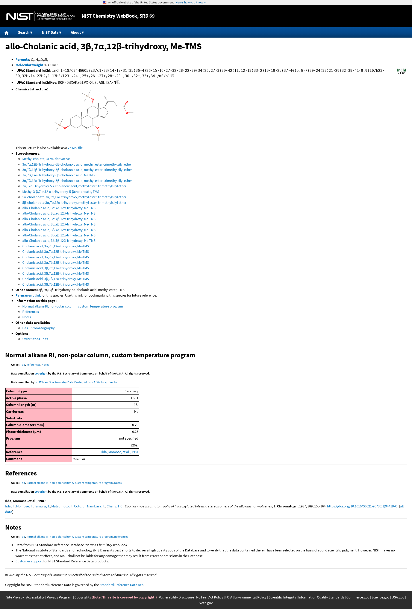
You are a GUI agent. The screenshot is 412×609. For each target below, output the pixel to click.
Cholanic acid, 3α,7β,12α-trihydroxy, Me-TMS (55, 257)
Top (22, 365)
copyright (41, 373)
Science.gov (380, 597)
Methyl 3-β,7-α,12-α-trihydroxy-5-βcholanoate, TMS (60, 191)
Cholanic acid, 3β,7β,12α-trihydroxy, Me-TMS (55, 278)
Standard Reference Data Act (121, 584)
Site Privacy (15, 597)
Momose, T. (24, 506)
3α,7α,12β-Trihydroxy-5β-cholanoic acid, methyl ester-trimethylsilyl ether (77, 164)
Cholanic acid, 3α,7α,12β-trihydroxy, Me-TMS (55, 251)
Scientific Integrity (282, 597)
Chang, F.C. (115, 506)
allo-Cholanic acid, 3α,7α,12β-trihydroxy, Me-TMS (58, 213)
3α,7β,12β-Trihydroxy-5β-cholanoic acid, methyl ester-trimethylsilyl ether (77, 169)
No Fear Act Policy (209, 597)
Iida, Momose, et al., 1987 (119, 451)
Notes (26, 317)
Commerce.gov (357, 597)
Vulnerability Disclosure (176, 597)
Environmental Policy (250, 597)
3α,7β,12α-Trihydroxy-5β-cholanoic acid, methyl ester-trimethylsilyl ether (77, 180)
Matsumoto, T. (62, 506)
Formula (22, 59)
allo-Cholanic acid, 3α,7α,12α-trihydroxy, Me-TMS (58, 208)
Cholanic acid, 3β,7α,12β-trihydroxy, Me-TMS (55, 273)
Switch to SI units (35, 338)
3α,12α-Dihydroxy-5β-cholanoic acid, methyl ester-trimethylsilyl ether (74, 186)
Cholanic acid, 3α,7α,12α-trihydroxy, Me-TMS (55, 246)
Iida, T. (10, 506)
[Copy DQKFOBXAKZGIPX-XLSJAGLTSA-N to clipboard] (118, 83)
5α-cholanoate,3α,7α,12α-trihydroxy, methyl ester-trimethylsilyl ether (74, 197)
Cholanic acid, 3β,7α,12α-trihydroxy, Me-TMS (55, 268)
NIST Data (50, 32)
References (30, 311)
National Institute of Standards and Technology (40, 16)
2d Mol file (75, 147)
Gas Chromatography (38, 328)
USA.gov (398, 597)
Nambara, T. (96, 506)
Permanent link (28, 295)
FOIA (228, 597)
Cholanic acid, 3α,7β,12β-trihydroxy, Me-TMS (55, 262)
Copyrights (82, 597)
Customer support (29, 561)
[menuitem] (6, 32)
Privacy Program (59, 597)
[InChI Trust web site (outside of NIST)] (401, 74)
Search (23, 32)
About (76, 32)
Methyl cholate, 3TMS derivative (46, 158)
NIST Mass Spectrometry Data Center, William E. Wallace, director (77, 382)
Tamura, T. (42, 506)
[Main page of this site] (6, 32)
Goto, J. (79, 506)
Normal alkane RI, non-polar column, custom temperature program (72, 306)
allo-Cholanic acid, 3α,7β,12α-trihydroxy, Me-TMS (58, 218)
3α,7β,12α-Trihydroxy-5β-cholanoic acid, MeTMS (58, 175)
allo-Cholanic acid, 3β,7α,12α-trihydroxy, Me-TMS (58, 229)
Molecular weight (29, 64)
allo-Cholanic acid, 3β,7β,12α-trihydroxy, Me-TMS (58, 235)
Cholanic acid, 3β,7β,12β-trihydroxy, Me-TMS (55, 284)
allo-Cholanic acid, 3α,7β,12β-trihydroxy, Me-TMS (58, 224)
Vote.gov (206, 602)
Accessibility (35, 597)
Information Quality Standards (321, 597)
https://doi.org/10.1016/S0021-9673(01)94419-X (362, 506)
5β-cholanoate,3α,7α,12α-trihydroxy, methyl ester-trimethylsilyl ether (74, 202)
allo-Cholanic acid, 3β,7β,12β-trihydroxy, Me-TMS (58, 240)
